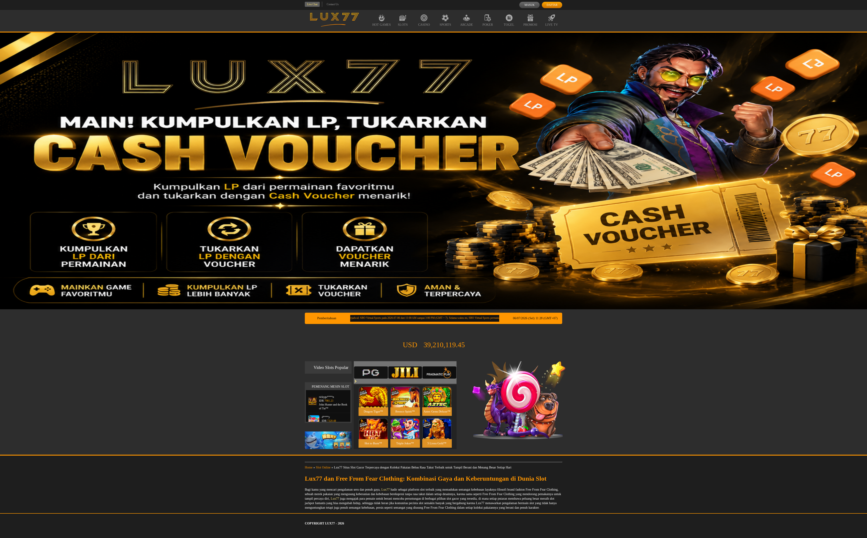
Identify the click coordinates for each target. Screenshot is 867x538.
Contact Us (333, 4)
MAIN (373, 401)
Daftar (552, 5)
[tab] (371, 372)
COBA (373, 391)
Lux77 (385, 489)
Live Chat (312, 4)
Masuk (529, 5)
